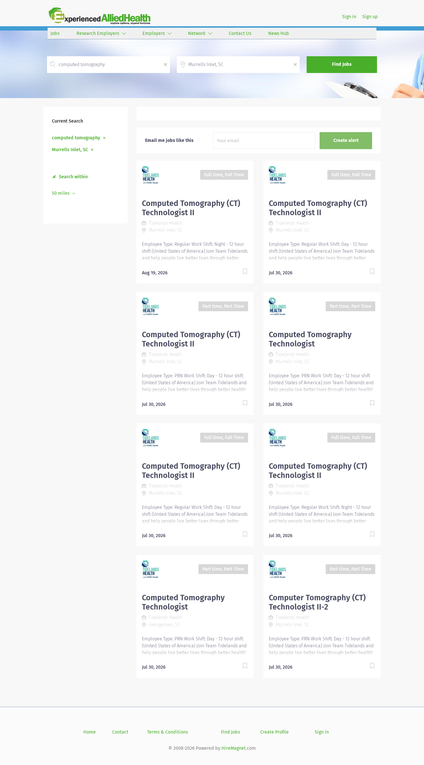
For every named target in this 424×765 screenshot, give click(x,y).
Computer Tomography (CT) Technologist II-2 (317, 602)
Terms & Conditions (167, 732)
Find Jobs (342, 64)
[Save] (239, 272)
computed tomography (76, 137)
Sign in (349, 16)
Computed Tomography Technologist (310, 339)
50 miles (61, 193)
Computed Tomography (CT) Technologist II (191, 208)
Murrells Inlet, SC (70, 149)
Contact (120, 732)
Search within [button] (73, 176)
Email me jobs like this (169, 140)
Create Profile (274, 732)
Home (89, 732)
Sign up (370, 16)
